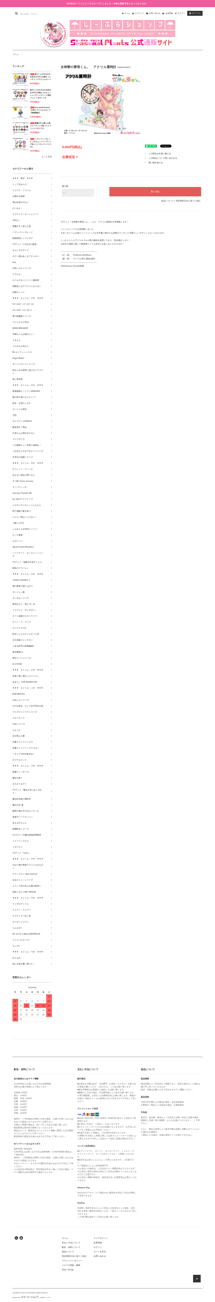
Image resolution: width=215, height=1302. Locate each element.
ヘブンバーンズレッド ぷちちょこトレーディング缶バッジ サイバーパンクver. (40, 143)
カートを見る (100, 1251)
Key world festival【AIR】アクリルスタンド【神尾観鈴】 (40, 110)
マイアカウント (101, 1238)
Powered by (16, 1297)
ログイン (181, 13)
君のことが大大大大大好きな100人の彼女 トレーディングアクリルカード (40, 76)
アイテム (196, 13)
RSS (64, 1270)
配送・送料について (71, 1247)
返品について (167, 201)
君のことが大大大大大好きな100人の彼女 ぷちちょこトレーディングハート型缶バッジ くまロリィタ (40, 94)
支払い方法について (71, 1242)
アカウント (139, 13)
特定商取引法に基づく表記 (188, 201)
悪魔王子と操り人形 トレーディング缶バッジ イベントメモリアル (40, 125)
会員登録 (169, 13)
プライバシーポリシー (72, 1260)
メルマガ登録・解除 (71, 1265)
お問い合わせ (154, 13)
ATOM (71, 1270)
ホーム (127, 13)
